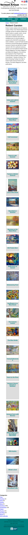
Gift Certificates (4, 516)
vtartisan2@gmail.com (20, 13)
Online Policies (7, 526)
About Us (9, 19)
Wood (1, 514)
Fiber (1, 497)
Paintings (2, 505)
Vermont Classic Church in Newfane (12, 385)
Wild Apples (13, 451)
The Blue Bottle (13, 340)
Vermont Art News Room (18, 526)
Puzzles (2, 511)
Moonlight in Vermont (12, 211)
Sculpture (2, 512)
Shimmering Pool (12, 285)
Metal (1, 504)
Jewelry (2, 502)
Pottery (2, 509)
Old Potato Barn (12, 248)
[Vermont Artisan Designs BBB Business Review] (14, 530)
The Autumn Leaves (13, 322)
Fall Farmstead (12, 137)
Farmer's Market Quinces (12, 174)
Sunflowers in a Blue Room (12, 304)
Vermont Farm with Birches (12, 414)
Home (3, 19)
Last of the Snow (12, 192)
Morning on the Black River (13, 230)
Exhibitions (23, 19)
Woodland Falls (12, 488)
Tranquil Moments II (13, 359)
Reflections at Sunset (12, 267)
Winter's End (12, 469)
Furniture (2, 498)
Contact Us (14, 20)
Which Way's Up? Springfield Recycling (12, 434)
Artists (16, 19)
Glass (1, 500)
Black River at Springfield (12, 82)
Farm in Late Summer (12, 156)
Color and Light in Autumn (12, 100)
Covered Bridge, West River (12, 119)
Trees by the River (13, 377)
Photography (3, 507)
